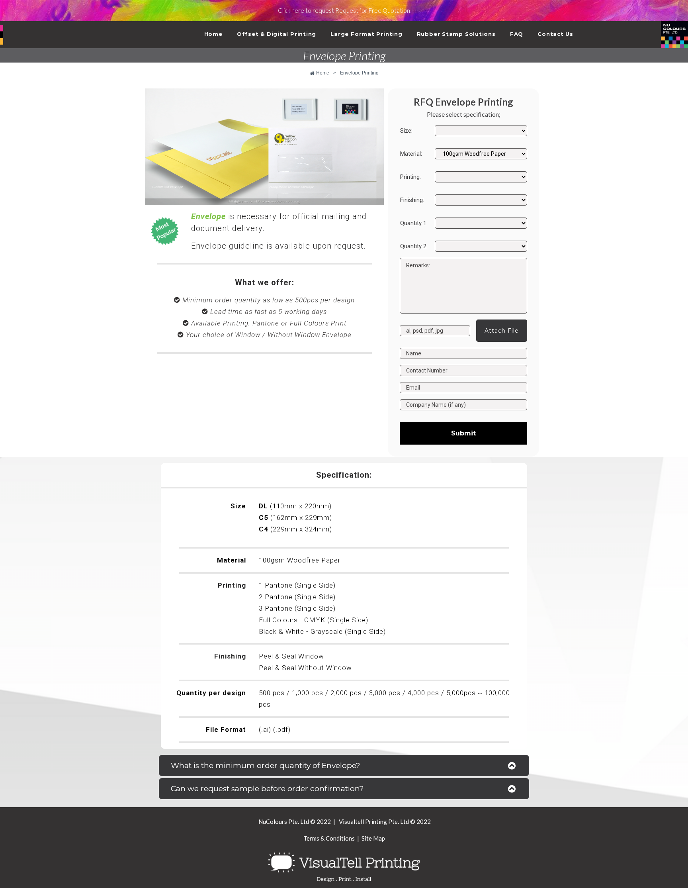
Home (213, 34)
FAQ (516, 34)
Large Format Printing (366, 34)
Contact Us (555, 34)
